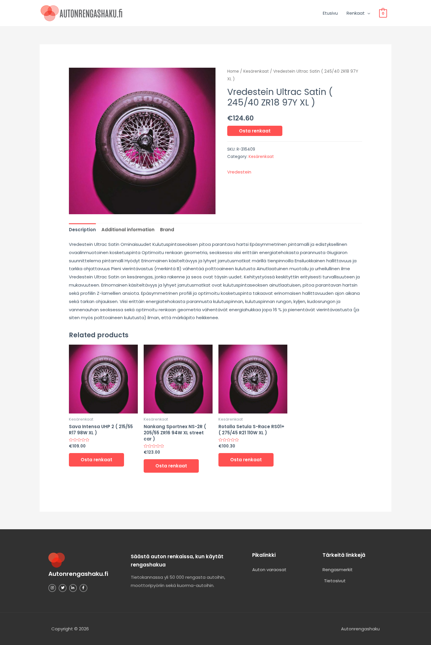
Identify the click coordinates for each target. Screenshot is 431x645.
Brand (167, 230)
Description (82, 230)
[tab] (82, 229)
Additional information (128, 230)
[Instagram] (52, 588)
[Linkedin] (73, 588)
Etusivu (330, 13)
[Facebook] (83, 588)
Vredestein (239, 172)
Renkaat (356, 13)
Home (233, 71)
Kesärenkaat (256, 71)
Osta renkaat (255, 131)
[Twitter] (62, 588)
